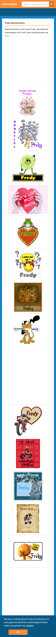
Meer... (8, 36)
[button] (6, 632)
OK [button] (18, 632)
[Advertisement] (28, 60)
